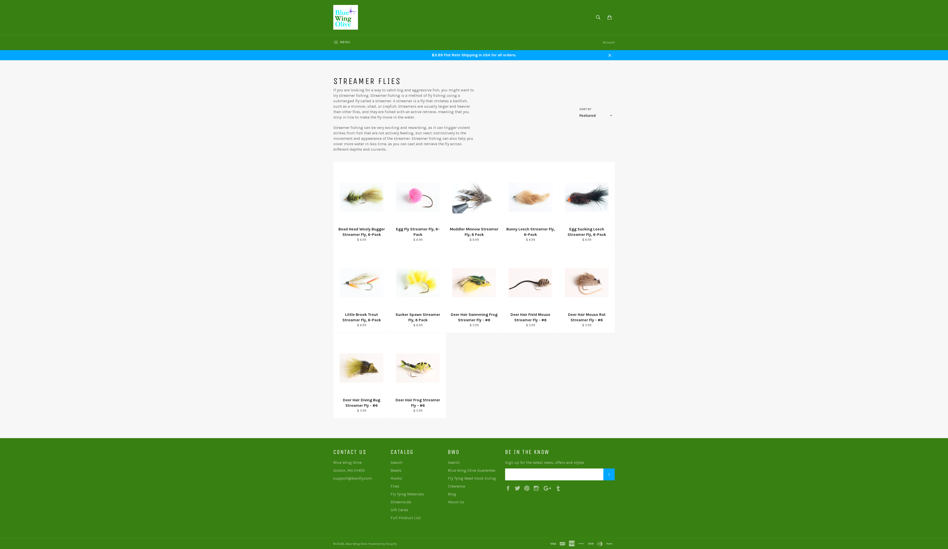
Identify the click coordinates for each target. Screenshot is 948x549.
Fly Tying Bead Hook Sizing (472, 478)
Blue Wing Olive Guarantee (471, 470)
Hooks (396, 478)
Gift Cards (399, 510)
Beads (396, 470)
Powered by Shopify (383, 544)
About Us (456, 502)
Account (609, 42)
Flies (395, 486)
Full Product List (406, 517)
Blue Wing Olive (356, 544)
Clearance (456, 486)
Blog (452, 494)
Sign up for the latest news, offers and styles (544, 462)
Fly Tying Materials (407, 494)
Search (396, 462)
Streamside (401, 502)
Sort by (585, 109)
